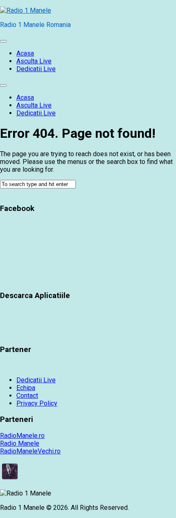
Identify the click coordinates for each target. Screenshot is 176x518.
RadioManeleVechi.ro (30, 451)
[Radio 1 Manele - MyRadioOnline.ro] (10, 479)
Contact (27, 395)
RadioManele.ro (22, 436)
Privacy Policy (36, 403)
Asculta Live (34, 61)
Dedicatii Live (36, 69)
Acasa (25, 53)
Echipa (25, 388)
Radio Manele (19, 443)
